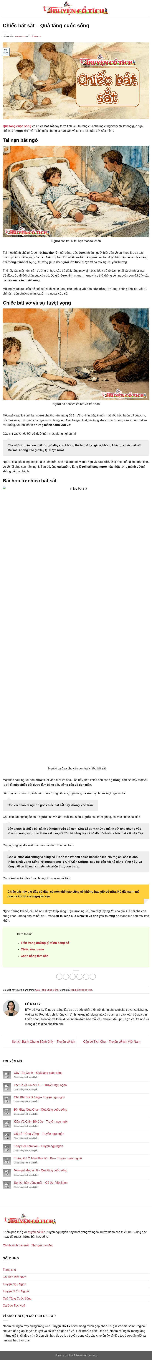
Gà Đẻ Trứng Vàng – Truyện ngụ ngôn (39, 1133)
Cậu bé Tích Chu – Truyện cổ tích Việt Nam (112, 1041)
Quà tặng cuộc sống (17, 126)
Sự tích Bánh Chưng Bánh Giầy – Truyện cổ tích (43, 1041)
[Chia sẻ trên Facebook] (66, 977)
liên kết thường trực (81, 989)
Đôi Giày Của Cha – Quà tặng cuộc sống (40, 1109)
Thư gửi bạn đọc (42, 1245)
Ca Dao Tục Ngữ (14, 1305)
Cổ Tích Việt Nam (14, 1277)
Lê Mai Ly (36, 36)
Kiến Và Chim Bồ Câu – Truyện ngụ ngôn (41, 1121)
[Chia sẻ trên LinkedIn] (93, 977)
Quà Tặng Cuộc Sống (46, 989)
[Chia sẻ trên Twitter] (73, 977)
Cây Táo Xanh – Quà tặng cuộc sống (38, 1072)
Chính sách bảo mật (16, 1245)
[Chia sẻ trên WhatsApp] (59, 977)
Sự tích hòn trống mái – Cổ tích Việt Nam (40, 1182)
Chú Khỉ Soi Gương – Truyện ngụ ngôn (39, 1097)
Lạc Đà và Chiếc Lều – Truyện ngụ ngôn (40, 1085)
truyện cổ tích (36, 1232)
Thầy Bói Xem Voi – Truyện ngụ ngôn (38, 1146)
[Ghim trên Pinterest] (86, 977)
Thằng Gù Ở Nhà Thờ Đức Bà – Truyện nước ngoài (48, 1158)
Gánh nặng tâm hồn (35, 955)
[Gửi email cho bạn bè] (79, 977)
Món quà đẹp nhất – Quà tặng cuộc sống (40, 1170)
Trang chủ (9, 1269)
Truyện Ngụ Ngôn (14, 1284)
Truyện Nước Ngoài (16, 1291)
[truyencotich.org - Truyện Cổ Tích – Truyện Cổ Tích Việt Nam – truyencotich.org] (76, 8)
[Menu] (5, 8)
